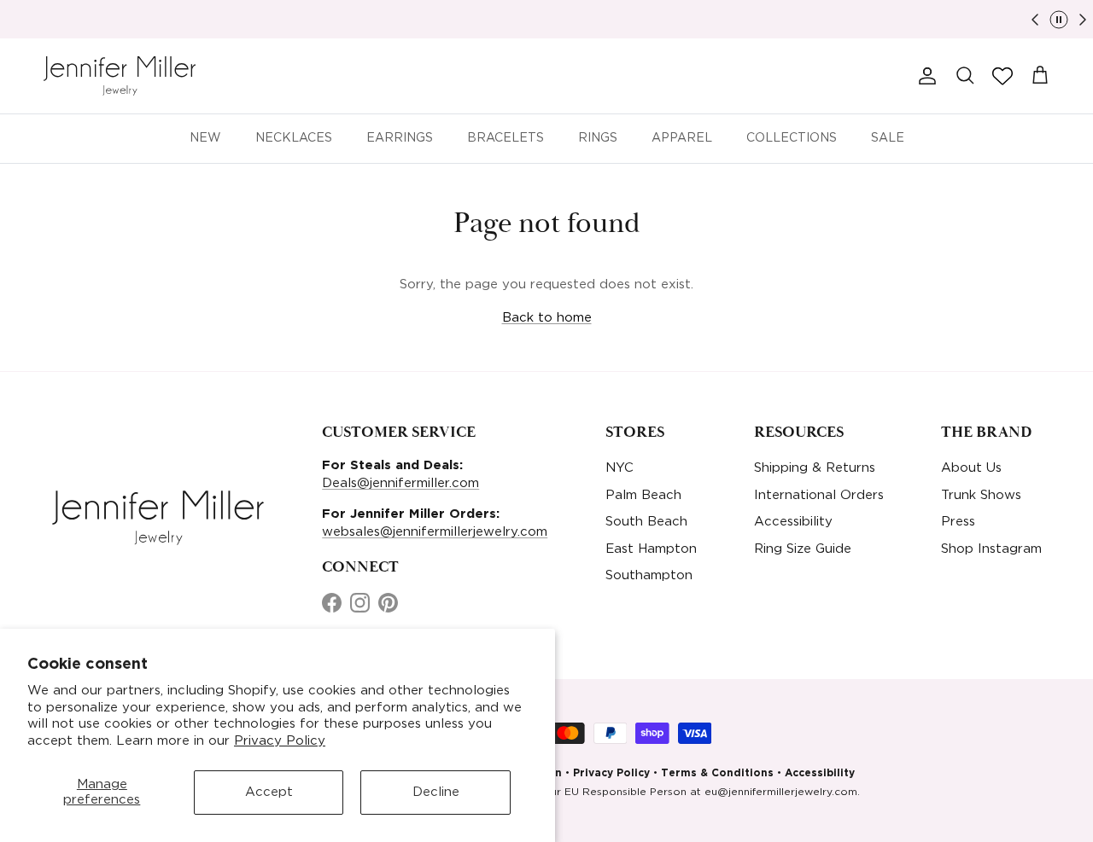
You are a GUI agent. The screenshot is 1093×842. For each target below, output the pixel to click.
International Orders (819, 495)
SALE (887, 138)
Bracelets (505, 138)
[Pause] (1059, 19)
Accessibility (793, 521)
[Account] (924, 76)
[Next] (1083, 19)
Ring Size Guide (802, 549)
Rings (597, 138)
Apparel (682, 138)
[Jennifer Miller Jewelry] (119, 75)
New (205, 138)
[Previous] (1035, 19)
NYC (619, 467)
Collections (791, 138)
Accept (269, 792)
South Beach (646, 521)
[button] (1002, 76)
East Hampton (651, 549)
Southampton (649, 575)
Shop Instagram (991, 549)
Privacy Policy (279, 740)
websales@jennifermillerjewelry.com (434, 531)
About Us (971, 467)
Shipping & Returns (814, 467)
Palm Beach (643, 495)
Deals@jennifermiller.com (400, 483)
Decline (435, 792)
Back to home (547, 317)
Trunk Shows (981, 495)
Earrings (399, 138)
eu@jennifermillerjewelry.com (780, 792)
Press (958, 521)
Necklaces (293, 138)
